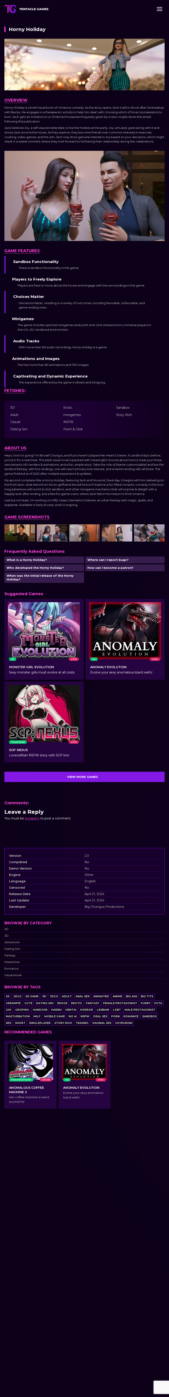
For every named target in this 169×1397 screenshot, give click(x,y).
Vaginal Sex (101, 1023)
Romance (11, 968)
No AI (73, 1016)
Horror (86, 1009)
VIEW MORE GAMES (82, 777)
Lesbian (103, 1009)
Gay (8, 1009)
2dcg (17, 996)
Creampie (13, 1003)
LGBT (117, 1009)
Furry (146, 1003)
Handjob (40, 1009)
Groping (22, 1009)
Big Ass (131, 996)
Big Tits (147, 996)
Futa (158, 1003)
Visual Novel (13, 975)
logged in (32, 818)
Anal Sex (82, 996)
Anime (117, 996)
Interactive (12, 962)
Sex (8, 1023)
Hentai (70, 1009)
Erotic (76, 1003)
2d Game (32, 996)
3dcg (54, 996)
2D (6, 929)
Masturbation (18, 1016)
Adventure (12, 942)
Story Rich (63, 1023)
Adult (67, 996)
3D (6, 935)
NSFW (85, 1016)
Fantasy (9, 955)
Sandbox (149, 1016)
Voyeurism (123, 1023)
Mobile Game (54, 1016)
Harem (56, 1009)
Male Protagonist (140, 1009)
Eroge (62, 1003)
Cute (28, 1003)
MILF (36, 1016)
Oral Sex (100, 1016)
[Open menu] (159, 8)
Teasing (82, 1023)
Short (20, 1023)
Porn (115, 1016)
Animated (101, 996)
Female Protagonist (120, 1003)
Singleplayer (40, 1023)
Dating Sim (12, 948)
